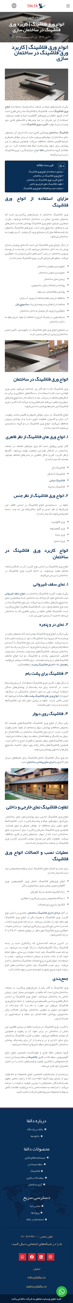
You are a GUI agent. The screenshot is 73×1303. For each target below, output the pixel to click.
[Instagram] (50, 1257)
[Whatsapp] (22, 1257)
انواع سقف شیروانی (15, 593)
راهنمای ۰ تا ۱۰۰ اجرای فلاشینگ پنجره (50, 664)
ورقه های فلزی (36, 17)
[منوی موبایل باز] (68, 6)
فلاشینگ (32, 1057)
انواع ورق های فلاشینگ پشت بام (42, 695)
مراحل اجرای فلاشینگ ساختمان (44, 912)
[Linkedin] (41, 1257)
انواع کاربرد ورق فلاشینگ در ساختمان (44, 180)
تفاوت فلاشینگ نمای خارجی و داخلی (46, 184)
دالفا (55, 37)
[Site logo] (36, 6)
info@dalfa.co (36, 1278)
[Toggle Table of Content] (59, 166)
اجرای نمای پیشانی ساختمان (41, 762)
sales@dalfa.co (36, 1287)
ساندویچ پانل (22, 304)
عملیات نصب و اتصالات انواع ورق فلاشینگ (42, 188)
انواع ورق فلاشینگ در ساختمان (47, 176)
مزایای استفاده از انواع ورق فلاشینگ (45, 172)
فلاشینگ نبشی (57, 480)
